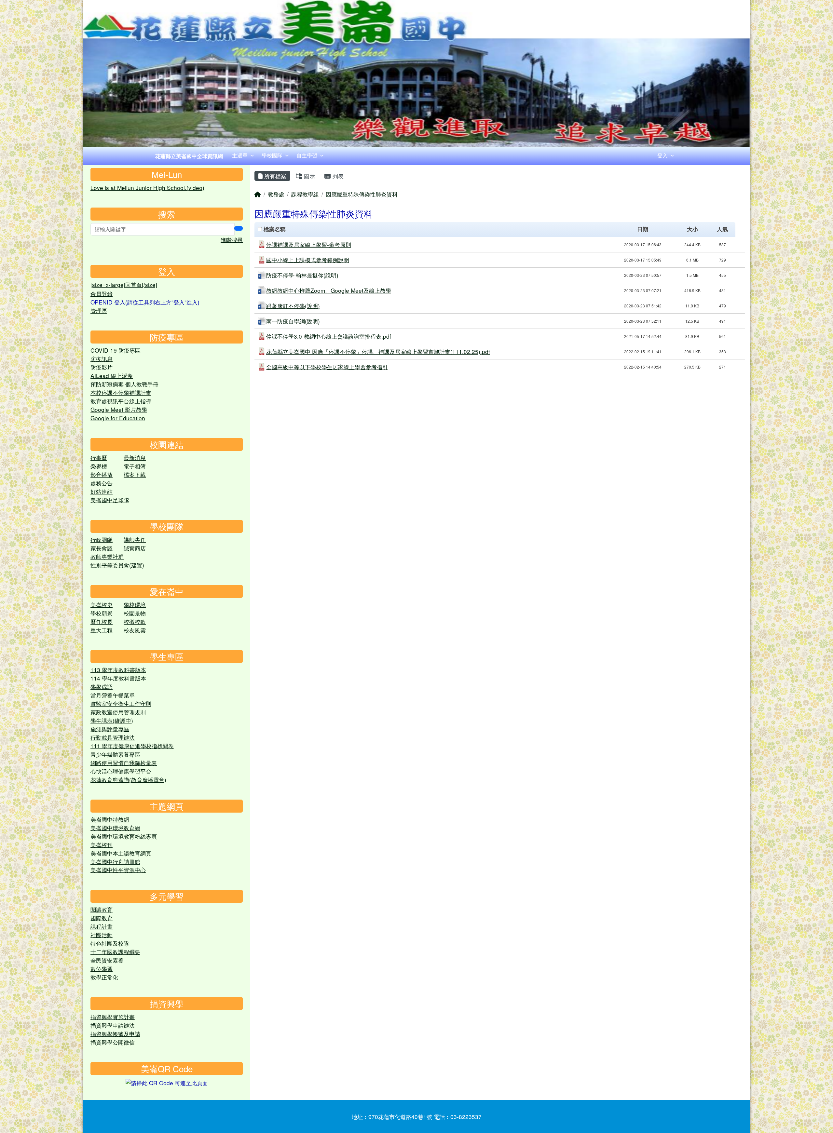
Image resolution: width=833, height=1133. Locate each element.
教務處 (276, 194)
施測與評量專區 (109, 729)
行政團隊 (101, 539)
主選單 (240, 155)
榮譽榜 (98, 466)
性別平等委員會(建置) (117, 565)
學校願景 (101, 613)
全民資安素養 (107, 960)
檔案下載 (135, 474)
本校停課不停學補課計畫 (120, 392)
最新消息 (135, 457)
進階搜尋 (232, 240)
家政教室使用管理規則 (118, 712)
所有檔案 (274, 176)
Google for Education (117, 418)
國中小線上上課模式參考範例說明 (307, 260)
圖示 (308, 176)
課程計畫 (101, 926)
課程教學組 (305, 194)
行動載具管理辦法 (112, 737)
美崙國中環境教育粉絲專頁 (123, 836)
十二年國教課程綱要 (115, 952)
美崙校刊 (101, 845)
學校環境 (135, 604)
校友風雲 (135, 630)
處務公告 (101, 483)
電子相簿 (135, 466)
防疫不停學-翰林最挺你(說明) (302, 275)
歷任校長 (101, 621)
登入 (662, 155)
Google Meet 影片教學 (118, 409)
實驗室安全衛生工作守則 (120, 703)
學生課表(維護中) (111, 720)
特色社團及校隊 (109, 943)
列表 (337, 176)
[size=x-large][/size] (123, 284)
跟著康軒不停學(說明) (293, 306)
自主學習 (306, 155)
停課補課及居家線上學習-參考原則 (308, 244)
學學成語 (101, 686)
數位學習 (101, 968)
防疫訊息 (101, 359)
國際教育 (101, 918)
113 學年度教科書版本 (118, 670)
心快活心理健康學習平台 (120, 771)
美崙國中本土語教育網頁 (120, 853)
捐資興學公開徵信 (112, 1042)
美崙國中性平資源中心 (118, 870)
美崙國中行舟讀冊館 (115, 861)
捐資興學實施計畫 (112, 1017)
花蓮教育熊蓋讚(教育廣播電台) (128, 780)
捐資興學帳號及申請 (115, 1034)
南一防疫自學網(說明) (293, 321)
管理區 (98, 310)
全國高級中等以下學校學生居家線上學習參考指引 (327, 367)
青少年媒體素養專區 (115, 754)
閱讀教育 (101, 909)
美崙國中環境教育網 (115, 828)
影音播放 (101, 474)
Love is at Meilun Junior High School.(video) (147, 187)
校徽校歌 (135, 621)
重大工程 (101, 630)
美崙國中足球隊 (109, 500)
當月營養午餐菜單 (112, 695)
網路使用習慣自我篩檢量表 (123, 763)
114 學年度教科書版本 (118, 678)
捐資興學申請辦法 (112, 1025)
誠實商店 (135, 548)
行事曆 (98, 457)
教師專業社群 (107, 556)
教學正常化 (104, 977)
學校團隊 (272, 155)
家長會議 (101, 548)
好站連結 (101, 491)
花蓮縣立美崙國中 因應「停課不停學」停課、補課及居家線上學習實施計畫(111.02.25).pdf (378, 351)
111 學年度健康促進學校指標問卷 (132, 746)
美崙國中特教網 (109, 819)
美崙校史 (101, 604)
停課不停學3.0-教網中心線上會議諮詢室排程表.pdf (328, 336)
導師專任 (135, 539)
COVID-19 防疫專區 (115, 350)
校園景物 (135, 613)
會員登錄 (101, 294)
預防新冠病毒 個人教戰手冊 (124, 384)
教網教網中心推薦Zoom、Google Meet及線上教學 (328, 290)
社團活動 (101, 935)
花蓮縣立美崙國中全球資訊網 (189, 156)
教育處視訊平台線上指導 (120, 401)
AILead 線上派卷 (111, 375)
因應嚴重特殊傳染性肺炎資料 (362, 194)
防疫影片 (101, 367)
